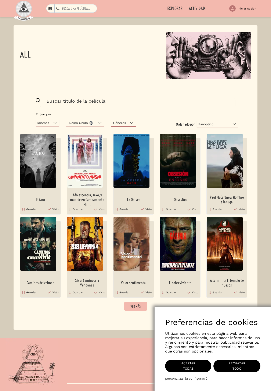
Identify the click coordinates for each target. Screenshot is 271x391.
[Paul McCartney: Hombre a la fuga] (227, 163)
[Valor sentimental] (133, 246)
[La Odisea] (133, 163)
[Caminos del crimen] (40, 246)
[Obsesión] (180, 163)
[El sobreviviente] (180, 246)
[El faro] (40, 163)
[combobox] (50, 8)
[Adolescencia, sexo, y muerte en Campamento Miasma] (87, 163)
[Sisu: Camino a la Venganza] (87, 246)
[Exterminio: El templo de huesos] (227, 246)
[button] (91, 123)
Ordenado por (185, 124)
